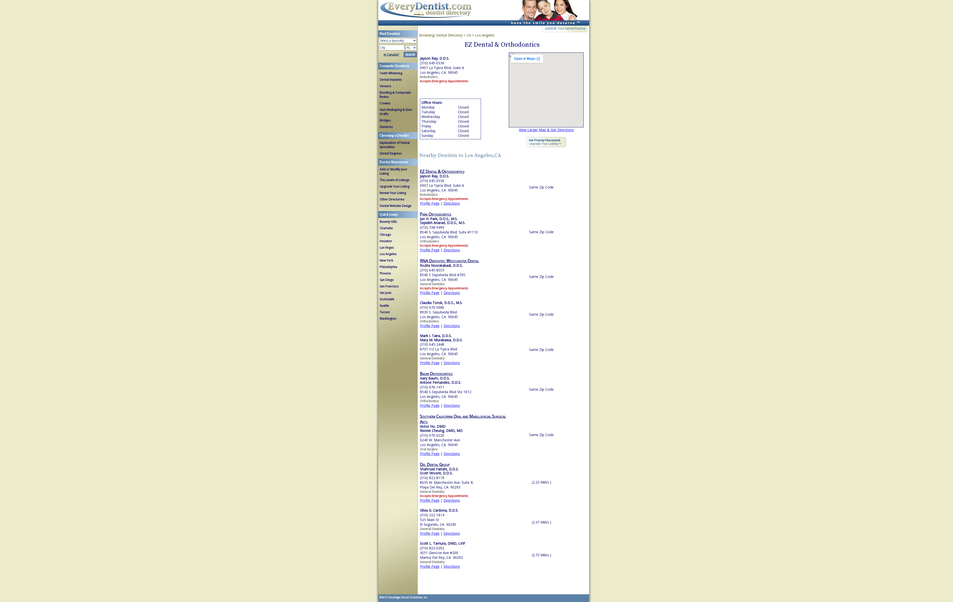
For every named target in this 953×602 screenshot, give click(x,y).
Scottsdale (387, 299)
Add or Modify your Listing (393, 171)
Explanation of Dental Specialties (395, 145)
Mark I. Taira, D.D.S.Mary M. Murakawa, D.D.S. (441, 337)
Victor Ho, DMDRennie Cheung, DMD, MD (441, 428)
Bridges (385, 120)
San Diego (387, 280)
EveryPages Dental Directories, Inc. (407, 597)
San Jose (385, 293)
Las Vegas (387, 247)
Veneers (385, 86)
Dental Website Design (395, 206)
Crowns (385, 103)
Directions (451, 203)
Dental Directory (450, 35)
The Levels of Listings (394, 180)
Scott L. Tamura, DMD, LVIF (442, 543)
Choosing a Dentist (394, 135)
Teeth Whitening (391, 73)
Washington (388, 318)
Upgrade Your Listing (394, 186)
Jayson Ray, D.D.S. (434, 176)
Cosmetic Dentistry (394, 66)
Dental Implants (391, 79)
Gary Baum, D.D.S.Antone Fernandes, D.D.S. (440, 380)
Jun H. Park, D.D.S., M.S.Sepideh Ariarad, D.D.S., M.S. (442, 220)
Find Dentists (427, 13)
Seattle (384, 305)
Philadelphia (388, 267)
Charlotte (386, 228)
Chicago (385, 234)
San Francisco (389, 286)
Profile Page (430, 203)
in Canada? (391, 54)
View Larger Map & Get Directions (546, 129)
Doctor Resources (393, 162)
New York (386, 260)
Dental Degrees (391, 153)
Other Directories (392, 199)
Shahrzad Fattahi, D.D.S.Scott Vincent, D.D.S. (439, 471)
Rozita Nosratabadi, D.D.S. (441, 265)
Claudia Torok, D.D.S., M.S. (441, 302)
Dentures (386, 127)
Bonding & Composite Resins (395, 94)
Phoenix (385, 273)
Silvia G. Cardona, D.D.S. (439, 510)
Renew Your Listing (393, 193)
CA (469, 35)
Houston (386, 241)
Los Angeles (388, 254)
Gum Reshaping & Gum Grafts (396, 112)
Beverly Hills (388, 222)
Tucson (385, 312)
